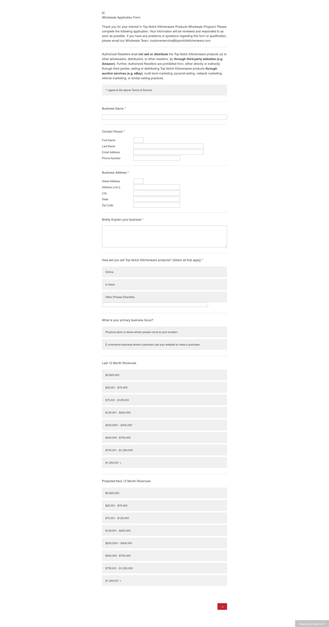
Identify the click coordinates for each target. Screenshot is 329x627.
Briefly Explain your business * (122, 219)
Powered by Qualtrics (310, 624)
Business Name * (114, 108)
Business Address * (115, 172)
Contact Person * (113, 131)
